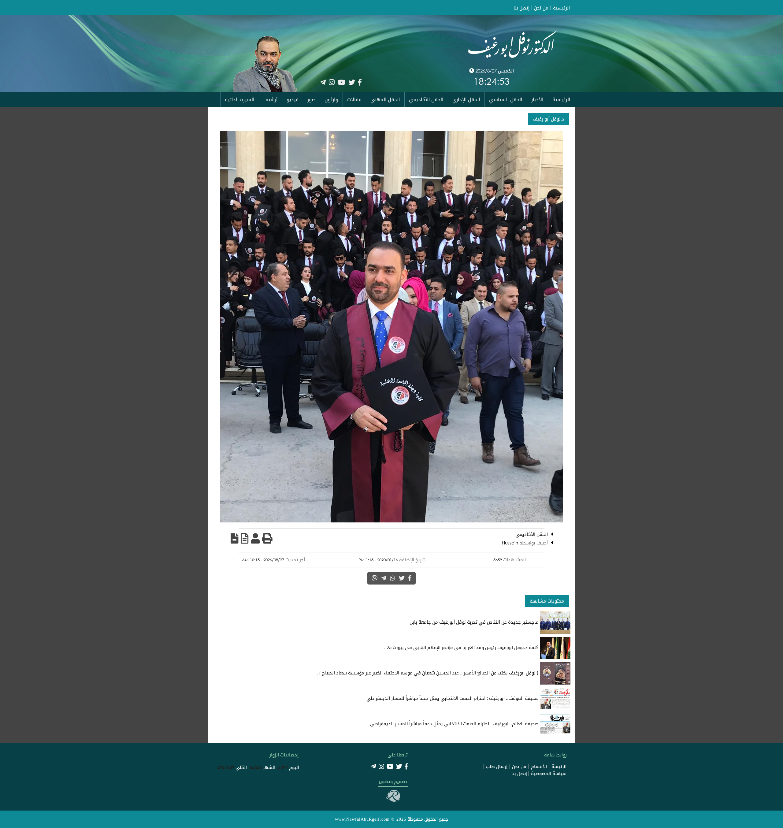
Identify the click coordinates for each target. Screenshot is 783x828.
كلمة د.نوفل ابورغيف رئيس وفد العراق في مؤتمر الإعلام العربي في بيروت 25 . (462, 647)
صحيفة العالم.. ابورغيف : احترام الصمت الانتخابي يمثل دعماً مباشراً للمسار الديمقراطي (455, 723)
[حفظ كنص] (235, 538)
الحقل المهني (385, 99)
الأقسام (539, 766)
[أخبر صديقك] (255, 538)
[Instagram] (332, 82)
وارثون (331, 99)
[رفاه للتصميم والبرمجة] (393, 800)
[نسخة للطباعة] (267, 538)
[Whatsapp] (392, 578)
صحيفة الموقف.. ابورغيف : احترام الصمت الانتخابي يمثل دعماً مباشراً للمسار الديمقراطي (453, 698)
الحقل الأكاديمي (426, 99)
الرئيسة (558, 766)
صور (311, 99)
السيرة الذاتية (239, 99)
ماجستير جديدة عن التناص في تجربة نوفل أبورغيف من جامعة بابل (475, 622)
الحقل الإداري (466, 99)
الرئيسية (561, 8)
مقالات (354, 99)
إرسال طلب (496, 766)
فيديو (293, 99)
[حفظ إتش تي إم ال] (245, 538)
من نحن (541, 8)
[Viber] (374, 578)
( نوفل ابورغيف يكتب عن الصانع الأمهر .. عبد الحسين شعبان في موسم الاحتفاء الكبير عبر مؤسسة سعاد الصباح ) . (428, 673)
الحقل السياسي (505, 99)
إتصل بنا (521, 8)
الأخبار (537, 99)
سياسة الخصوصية (548, 773)
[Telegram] (323, 82)
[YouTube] (341, 82)
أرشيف (270, 99)
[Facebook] (360, 82)
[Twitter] (351, 82)
